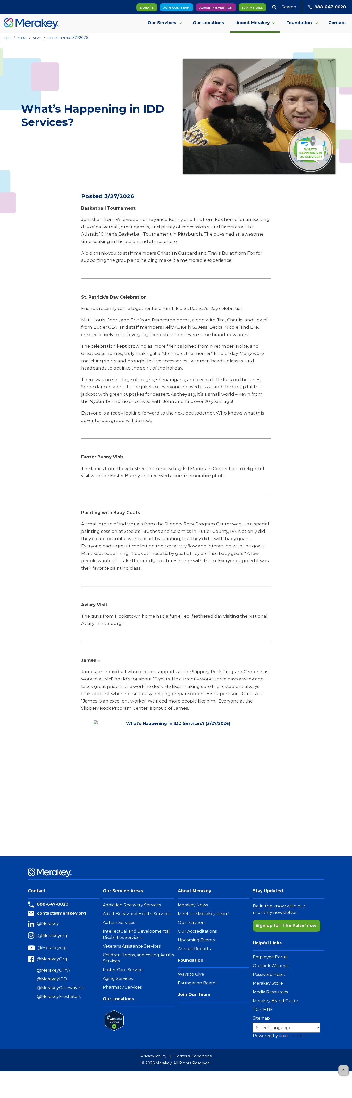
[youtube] (33, 948)
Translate (298, 1035)
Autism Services (119, 922)
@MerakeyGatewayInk (60, 987)
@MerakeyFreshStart (59, 996)
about (22, 37)
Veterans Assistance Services (132, 946)
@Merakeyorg (52, 935)
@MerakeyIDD (52, 979)
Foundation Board (197, 982)
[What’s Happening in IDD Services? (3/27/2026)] (176, 781)
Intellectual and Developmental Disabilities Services (136, 934)
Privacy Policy (153, 1056)
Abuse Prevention (215, 7)
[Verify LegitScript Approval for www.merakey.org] (113, 1020)
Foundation (299, 22)
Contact (337, 22)
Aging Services (118, 978)
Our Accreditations (197, 931)
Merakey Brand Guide (275, 1000)
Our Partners (191, 922)
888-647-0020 (330, 7)
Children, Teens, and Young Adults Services (138, 958)
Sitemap (261, 1018)
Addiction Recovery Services (132, 905)
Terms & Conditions (193, 1056)
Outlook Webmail (271, 965)
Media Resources (270, 991)
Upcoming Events (196, 940)
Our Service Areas (123, 890)
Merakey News (193, 905)
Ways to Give (191, 974)
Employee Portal (270, 957)
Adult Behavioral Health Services (136, 913)
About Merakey (253, 22)
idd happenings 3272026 (68, 37)
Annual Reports (194, 948)
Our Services (162, 22)
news (37, 37)
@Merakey (48, 923)
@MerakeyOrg (52, 959)
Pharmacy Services (122, 987)
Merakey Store (268, 983)
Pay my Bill (252, 7)
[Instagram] (33, 936)
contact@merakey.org (61, 913)
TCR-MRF (263, 1009)
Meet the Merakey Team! (203, 913)
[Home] (29, 23)
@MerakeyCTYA (53, 970)
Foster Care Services (123, 969)
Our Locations (208, 22)
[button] (274, 7)
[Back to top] (343, 1070)
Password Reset (269, 974)
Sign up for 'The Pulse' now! (286, 925)
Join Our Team (176, 7)
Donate (147, 7)
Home (7, 37)
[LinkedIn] (32, 923)
